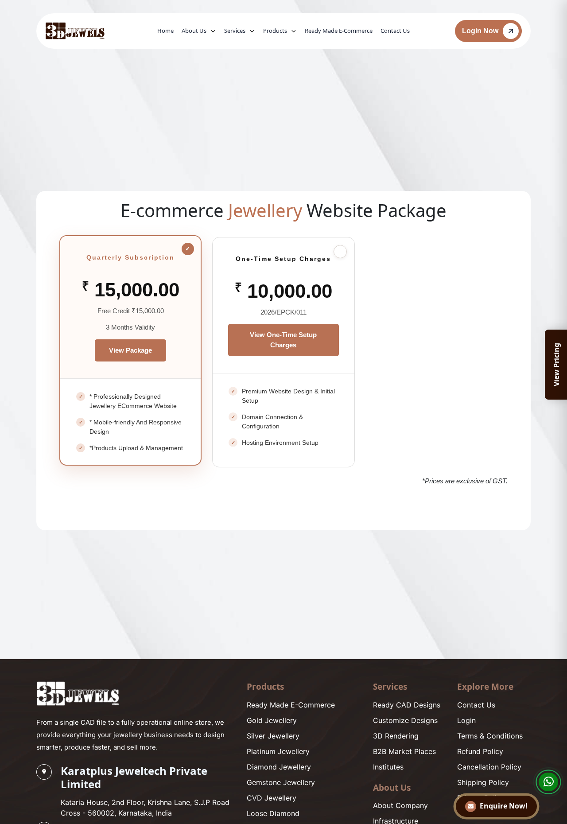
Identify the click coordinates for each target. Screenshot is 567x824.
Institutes (388, 766)
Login (466, 720)
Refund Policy (480, 751)
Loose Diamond (273, 813)
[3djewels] (75, 30)
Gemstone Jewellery (281, 782)
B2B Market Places (404, 751)
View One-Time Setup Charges (283, 340)
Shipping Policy (483, 782)
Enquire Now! (504, 806)
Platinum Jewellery (278, 751)
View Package (130, 350)
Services (234, 31)
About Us (194, 31)
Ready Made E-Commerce (339, 31)
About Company (400, 805)
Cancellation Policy (489, 766)
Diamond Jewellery (279, 766)
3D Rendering (396, 735)
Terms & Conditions (490, 735)
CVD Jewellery (271, 797)
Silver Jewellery (273, 735)
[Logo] (78, 693)
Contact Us (395, 31)
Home (165, 31)
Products (275, 31)
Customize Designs (405, 720)
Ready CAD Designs (406, 704)
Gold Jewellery (272, 720)
